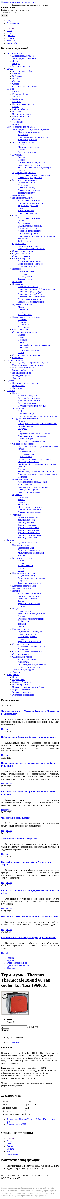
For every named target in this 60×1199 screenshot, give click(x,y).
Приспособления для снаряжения (34, 345)
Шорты (15, 124)
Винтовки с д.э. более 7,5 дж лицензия (36, 289)
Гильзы (21, 335)
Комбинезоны (19, 99)
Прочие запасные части (29, 190)
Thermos (11, 968)
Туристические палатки (29, 603)
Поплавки (22, 477)
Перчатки (16, 111)
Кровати (22, 563)
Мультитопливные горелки (31, 553)
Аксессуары (23, 662)
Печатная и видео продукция (26, 383)
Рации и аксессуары (21, 690)
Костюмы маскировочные (24, 104)
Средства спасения (21, 66)
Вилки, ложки (24, 611)
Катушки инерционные (29, 400)
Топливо (22, 555)
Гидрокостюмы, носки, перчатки (27, 365)
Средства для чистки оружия (26, 355)
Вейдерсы (17, 76)
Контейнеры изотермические (32, 664)
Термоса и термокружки (23, 669)
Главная (10, 28)
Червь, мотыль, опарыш (29, 492)
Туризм (10, 540)
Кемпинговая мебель (22, 558)
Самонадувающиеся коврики (31, 578)
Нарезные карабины (27, 266)
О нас (9, 30)
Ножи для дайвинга (21, 373)
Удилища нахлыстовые (29, 530)
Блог (9, 33)
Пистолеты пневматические (31, 297)
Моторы (16, 63)
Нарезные (22, 274)
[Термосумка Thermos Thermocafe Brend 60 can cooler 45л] (15, 1014)
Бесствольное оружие (28, 246)
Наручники (23, 324)
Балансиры (23, 497)
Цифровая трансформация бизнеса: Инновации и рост (28, 737)
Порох (21, 342)
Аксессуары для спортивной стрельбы (30, 129)
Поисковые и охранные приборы (28, 687)
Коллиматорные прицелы (30, 226)
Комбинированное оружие (30, 264)
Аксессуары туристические (25, 542)
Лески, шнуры (19, 408)
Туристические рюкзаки (29, 641)
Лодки (15, 61)
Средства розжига (20, 654)
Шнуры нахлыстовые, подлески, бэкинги (37, 416)
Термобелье (17, 122)
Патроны (16, 269)
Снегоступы (24, 149)
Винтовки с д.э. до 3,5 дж (30, 291)
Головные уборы (20, 94)
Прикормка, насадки (22, 479)
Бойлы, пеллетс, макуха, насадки (33, 487)
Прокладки (23, 347)
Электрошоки (24, 327)
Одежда (10, 89)
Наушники (23, 134)
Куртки (15, 106)
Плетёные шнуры (26, 413)
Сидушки (22, 580)
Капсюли (22, 340)
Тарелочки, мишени (27, 139)
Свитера (16, 119)
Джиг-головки (25, 456)
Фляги (21, 626)
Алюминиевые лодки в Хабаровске (19, 838)
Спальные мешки (20, 644)
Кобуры (21, 157)
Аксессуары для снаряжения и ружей (30, 362)
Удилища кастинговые (28, 527)
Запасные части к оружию (24, 180)
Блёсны (21, 499)
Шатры (21, 606)
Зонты (21, 560)
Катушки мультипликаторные (32, 406)
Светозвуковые (25, 276)
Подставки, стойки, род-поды (32, 436)
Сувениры (17, 388)
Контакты (11, 40)
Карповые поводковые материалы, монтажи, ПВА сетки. (34, 460)
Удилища (16, 515)
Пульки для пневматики (29, 299)
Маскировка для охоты (29, 147)
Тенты (21, 601)
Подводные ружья (21, 375)
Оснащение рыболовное (23, 444)
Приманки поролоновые (29, 510)
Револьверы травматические (31, 248)
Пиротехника (18, 385)
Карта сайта (12, 43)
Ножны (21, 160)
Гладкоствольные (26, 271)
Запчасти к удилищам (28, 517)
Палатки (16, 591)
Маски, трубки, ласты (22, 370)
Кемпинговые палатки (28, 596)
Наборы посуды (25, 621)
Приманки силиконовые (29, 512)
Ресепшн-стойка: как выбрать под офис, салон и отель (28, 937)
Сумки (21, 639)
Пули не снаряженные (28, 350)
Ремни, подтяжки (20, 117)
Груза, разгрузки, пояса (23, 368)
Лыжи (21, 144)
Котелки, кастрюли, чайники (31, 613)
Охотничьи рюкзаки (27, 636)
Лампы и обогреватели (29, 550)
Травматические (25, 279)
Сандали (16, 81)
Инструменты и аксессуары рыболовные (37, 423)
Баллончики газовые (28, 286)
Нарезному (23, 185)
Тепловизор (23, 238)
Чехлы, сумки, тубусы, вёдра (31, 441)
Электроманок (25, 314)
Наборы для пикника (22, 588)
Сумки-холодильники (22, 657)
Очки (20, 431)
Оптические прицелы (28, 233)
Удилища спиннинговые (29, 535)
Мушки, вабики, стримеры (30, 507)
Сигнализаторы (25, 439)
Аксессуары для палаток (29, 593)
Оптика (16, 215)
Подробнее (6, 729)
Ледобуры (22, 428)
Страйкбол (17, 357)
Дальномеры (24, 223)
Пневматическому (26, 187)
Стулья (21, 570)
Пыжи (21, 352)
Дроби (21, 337)
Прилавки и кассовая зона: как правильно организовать (29, 916)
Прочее (10, 380)
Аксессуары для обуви (23, 71)
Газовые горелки (26, 548)
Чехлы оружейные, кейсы (30, 165)
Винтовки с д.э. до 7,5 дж (30, 294)
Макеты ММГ (19, 195)
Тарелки (22, 624)
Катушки (16, 393)
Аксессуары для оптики (29, 218)
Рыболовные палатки (28, 598)
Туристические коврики (29, 583)
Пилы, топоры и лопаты (29, 213)
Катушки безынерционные (31, 398)
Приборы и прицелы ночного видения (36, 236)
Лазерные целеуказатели (29, 231)
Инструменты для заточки (30, 203)
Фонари (16, 378)
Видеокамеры (18, 679)
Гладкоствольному (26, 182)
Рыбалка (11, 390)
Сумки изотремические (29, 667)
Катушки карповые (27, 403)
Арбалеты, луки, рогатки (24, 172)
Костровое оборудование (24, 586)
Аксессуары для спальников (31, 646)
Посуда (15, 608)
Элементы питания (21, 692)
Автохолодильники (27, 659)
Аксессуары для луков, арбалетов (34, 175)
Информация (13, 1042)
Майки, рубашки (20, 109)
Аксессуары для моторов (24, 58)
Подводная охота (15, 360)
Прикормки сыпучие (28, 489)
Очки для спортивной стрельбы (33, 137)
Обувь (10, 68)
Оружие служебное (21, 256)
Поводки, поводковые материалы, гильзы (38, 474)
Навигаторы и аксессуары (24, 684)
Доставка (11, 35)
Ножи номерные (26, 210)
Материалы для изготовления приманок (37, 471)
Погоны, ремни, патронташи (31, 162)
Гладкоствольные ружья (29, 261)
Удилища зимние (26, 522)
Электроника (13, 674)
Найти (4, 16)
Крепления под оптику (29, 228)
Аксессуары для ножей (29, 200)
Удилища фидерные (27, 537)
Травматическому (26, 193)
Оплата (10, 38)
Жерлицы (22, 421)
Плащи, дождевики (21, 114)
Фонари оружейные (27, 152)
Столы (21, 568)
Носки (15, 78)
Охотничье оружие (21, 258)
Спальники (23, 649)
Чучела (21, 312)
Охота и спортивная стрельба (21, 127)
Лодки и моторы (14, 53)
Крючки (22, 469)
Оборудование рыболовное (25, 418)
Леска (20, 411)
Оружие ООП (19, 243)
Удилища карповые (27, 525)
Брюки (15, 91)
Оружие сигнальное (21, 253)
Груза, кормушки (26, 454)
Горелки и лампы (20, 545)
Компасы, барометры (22, 682)
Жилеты (16, 96)
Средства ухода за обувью (24, 86)
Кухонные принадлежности (31, 619)
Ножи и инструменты (22, 198)
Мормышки (23, 504)
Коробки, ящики (25, 426)
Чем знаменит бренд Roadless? (16, 818)
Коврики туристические (23, 573)
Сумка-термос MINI (16, 1124)
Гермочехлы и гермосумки (30, 631)
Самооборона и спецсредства (26, 317)
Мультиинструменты (28, 205)
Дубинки (22, 322)
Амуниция (17, 155)
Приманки (23, 309)
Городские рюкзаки (27, 634)
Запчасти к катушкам (28, 395)
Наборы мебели (25, 565)
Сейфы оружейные (21, 329)
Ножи (20, 208)
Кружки (22, 616)
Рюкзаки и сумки (20, 629)
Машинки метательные (29, 132)
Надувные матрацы (27, 575)
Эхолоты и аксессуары (23, 695)
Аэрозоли (22, 319)
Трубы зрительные (27, 241)
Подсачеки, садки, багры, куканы (34, 433)
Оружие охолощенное (22, 251)
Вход (9, 20)
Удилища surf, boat (26, 520)
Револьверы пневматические (31, 302)
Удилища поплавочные (29, 532)
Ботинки (16, 73)
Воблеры (22, 502)
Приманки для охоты (22, 304)
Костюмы (16, 101)
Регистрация (13, 23)
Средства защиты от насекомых (27, 651)
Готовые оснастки (26, 451)
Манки (21, 307)
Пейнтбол (17, 281)
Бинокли (22, 220)
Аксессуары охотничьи (23, 142)
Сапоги (15, 84)
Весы (14, 677)
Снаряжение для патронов (24, 332)
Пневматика (18, 284)
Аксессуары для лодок (23, 56)
